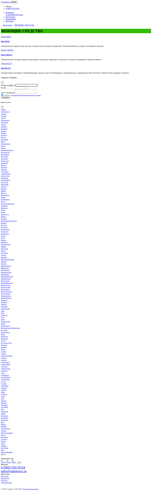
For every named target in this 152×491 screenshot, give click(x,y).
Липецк (3, 240)
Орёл (2, 313)
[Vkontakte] (19, 462)
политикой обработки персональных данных (26, 95)
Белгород (4, 135)
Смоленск (4, 371)
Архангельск (5, 120)
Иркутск (4, 193)
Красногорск (5, 229)
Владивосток (5, 152)
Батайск (3, 133)
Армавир (4, 446)
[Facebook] (3, 462)
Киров (3, 212)
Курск (3, 238)
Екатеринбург (5, 180)
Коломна (4, 219)
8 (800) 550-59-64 (12, 8)
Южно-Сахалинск (7, 433)
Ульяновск (4, 405)
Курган (3, 236)
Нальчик (3, 261)
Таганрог (4, 388)
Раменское (4, 339)
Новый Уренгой (6, 298)
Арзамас (4, 116)
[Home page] (5, 2)
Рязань (3, 349)
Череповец (4, 420)
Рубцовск (4, 345)
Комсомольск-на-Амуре (9, 221)
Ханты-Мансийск (7, 452)
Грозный (4, 169)
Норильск (4, 300)
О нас (8, 15)
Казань (3, 197)
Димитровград (6, 174)
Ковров (3, 216)
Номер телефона (8, 85)
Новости (13, 15)
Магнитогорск (6, 244)
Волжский (4, 163)
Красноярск (5, 234)
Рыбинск (4, 347)
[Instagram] (14, 462)
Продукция (10, 17)
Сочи (3, 373)
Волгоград (4, 159)
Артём (3, 118)
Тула (2, 399)
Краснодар (4, 231)
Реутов (3, 341)
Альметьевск (5, 112)
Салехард (4, 439)
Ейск (2, 450)
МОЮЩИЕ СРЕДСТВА (24, 25)
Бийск (3, 142)
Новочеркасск (5, 294)
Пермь (3, 324)
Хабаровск (4, 411)
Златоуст (4, 187)
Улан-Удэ (4, 403)
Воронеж (4, 167)
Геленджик (4, 448)
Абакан (3, 109)
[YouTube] (8, 462)
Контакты (10, 21)
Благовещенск (5, 144)
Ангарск (3, 114)
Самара (3, 354)
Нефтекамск (5, 268)
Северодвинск (5, 364)
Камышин (4, 206)
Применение (11, 19)
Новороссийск (6, 287)
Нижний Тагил (6, 279)
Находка (4, 264)
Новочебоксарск (6, 291)
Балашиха (4, 129)
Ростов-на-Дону (6, 343)
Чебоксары (4, 416)
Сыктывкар (5, 386)
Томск (3, 396)
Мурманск (4, 253)
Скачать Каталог (6, 483)
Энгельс (3, 431)
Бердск (3, 137)
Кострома (4, 227)
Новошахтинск (6, 296)
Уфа (2, 409)
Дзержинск (4, 172)
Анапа (3, 443)
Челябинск (4, 418)
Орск (2, 317)
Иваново (4, 189)
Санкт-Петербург (6, 356)
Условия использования (30, 489)
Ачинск (3, 124)
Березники (4, 139)
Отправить (6, 97)
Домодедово (5, 176)
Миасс (3, 251)
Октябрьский (5, 309)
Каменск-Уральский (7, 204)
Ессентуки (4, 182)
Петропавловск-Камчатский (10, 328)
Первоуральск (5, 321)
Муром (3, 255)
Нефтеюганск (5, 270)
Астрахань (4, 122)
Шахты (3, 424)
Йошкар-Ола (5, 195)
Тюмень (3, 401)
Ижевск (3, 191)
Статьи (20, 15)
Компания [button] (10, 13)
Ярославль (4, 437)
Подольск (4, 330)
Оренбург (4, 315)
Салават (3, 351)
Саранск (4, 358)
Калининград (5, 199)
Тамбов (3, 390)
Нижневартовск (6, 272)
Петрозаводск (5, 326)
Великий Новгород (7, 150)
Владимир (4, 157)
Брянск (3, 148)
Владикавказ (5, 154)
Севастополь (5, 362)
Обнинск (4, 304)
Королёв (4, 225)
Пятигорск (4, 336)
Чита (2, 422)
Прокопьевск (5, 332)
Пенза (3, 319)
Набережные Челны (7, 259)
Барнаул (3, 131)
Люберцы (4, 242)
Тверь (3, 392)
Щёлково (4, 426)
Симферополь (5, 369)
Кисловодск (5, 214)
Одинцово (4, 306)
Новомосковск (5, 285)
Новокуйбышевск (7, 283)
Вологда (3, 165)
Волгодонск (5, 161)
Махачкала (4, 249)
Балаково (4, 127)
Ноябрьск (4, 302)
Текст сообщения (8, 93)
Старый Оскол (5, 377)
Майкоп (3, 246)
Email (3, 88)
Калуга (3, 201)
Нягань (3, 441)
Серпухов (4, 366)
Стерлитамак (5, 379)
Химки (3, 414)
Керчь (3, 210)
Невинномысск (6, 266)
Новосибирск (5, 289)
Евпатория (4, 178)
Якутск (3, 435)
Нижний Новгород (7, 276)
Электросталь (5, 428)
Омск (2, 311)
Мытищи (4, 257)
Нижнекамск (5, 274)
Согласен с (22, 95)
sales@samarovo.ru (14, 471)
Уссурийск (4, 407)
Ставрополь (5, 375)
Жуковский (4, 184)
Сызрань (4, 384)
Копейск (4, 223)
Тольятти (4, 394)
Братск (3, 146)
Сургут (3, 381)
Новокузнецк (5, 281)
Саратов (4, 360)
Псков (3, 334)
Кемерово (4, 208)
